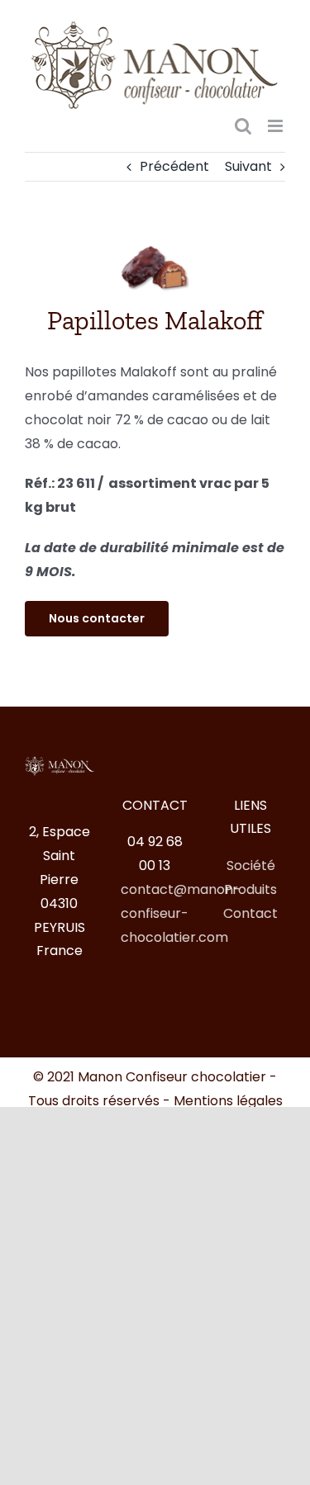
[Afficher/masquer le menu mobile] (276, 126)
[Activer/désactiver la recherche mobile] (243, 126)
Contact (250, 913)
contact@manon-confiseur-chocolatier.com (181, 913)
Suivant (248, 166)
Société (251, 865)
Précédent (174, 166)
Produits (250, 889)
